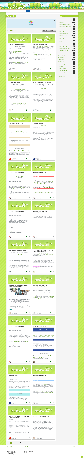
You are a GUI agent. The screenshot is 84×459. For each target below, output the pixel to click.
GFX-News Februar (38, 123)
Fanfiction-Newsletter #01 (40, 375)
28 (18, 30)
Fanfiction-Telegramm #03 (40, 211)
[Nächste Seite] (21, 30)
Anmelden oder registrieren (13, 1)
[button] (54, 20)
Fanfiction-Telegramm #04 (40, 44)
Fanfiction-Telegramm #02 (40, 285)
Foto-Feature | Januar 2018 (16, 82)
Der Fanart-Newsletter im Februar (42, 82)
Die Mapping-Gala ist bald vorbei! (41, 416)
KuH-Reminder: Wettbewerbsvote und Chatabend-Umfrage (19, 416)
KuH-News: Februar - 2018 (16, 123)
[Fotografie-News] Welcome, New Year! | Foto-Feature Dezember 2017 (43, 250)
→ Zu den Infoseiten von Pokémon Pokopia (32, 27)
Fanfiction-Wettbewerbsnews (16, 44)
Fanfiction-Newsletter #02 (40, 172)
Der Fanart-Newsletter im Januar (17, 250)
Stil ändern (75, 446)
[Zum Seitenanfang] (82, 457)
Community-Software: (42, 457)
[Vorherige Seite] (8, 30)
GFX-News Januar (13, 375)
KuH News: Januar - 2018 (39, 326)
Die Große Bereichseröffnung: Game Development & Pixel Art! (18, 285)
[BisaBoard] (42, 6)
